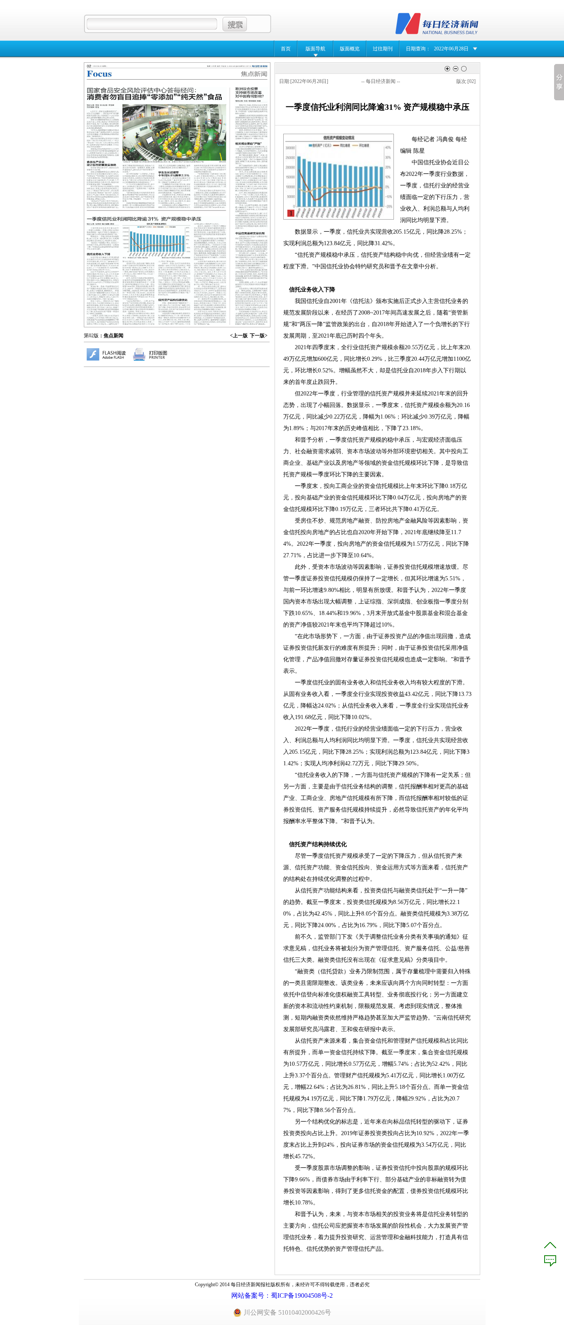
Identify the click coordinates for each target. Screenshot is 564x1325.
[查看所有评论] (550, 1261)
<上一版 (239, 335)
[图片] (339, 177)
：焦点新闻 (111, 335)
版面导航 (315, 49)
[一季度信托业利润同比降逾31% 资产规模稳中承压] (157, 270)
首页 (286, 49)
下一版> (259, 335)
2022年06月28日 (451, 49)
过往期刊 (383, 49)
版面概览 (350, 49)
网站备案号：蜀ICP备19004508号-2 (282, 1295)
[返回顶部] (550, 1244)
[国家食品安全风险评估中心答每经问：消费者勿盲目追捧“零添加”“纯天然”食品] (156, 147)
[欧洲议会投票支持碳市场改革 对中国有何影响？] (251, 206)
